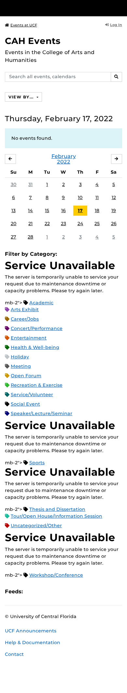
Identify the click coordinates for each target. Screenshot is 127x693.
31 (30, 184)
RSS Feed (53, 591)
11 (97, 197)
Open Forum (26, 376)
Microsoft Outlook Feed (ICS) (42, 591)
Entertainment (29, 338)
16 (63, 210)
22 (47, 223)
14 (30, 210)
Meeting (21, 366)
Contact (14, 654)
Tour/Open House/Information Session (56, 516)
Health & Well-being (35, 347)
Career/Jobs (25, 319)
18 (97, 210)
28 (30, 237)
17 (80, 210)
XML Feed (64, 591)
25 (97, 223)
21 (30, 223)
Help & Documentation (32, 642)
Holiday (20, 357)
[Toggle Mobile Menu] (120, 7)
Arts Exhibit (25, 309)
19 (113, 210)
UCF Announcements (30, 631)
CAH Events (33, 41)
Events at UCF (23, 25)
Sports (37, 463)
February (63, 156)
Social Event (25, 404)
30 (14, 184)
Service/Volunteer (32, 394)
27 (13, 237)
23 (63, 223)
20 (14, 223)
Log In (116, 24)
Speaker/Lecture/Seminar (41, 413)
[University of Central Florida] (49, 8)
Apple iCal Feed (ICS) (31, 591)
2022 (63, 162)
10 (80, 197)
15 (47, 210)
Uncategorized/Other (36, 525)
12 (114, 197)
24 (80, 223)
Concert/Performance (37, 328)
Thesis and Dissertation (57, 509)
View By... (21, 96)
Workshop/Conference (56, 575)
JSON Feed (75, 591)
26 (114, 223)
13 (13, 210)
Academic (41, 303)
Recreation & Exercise (37, 385)
